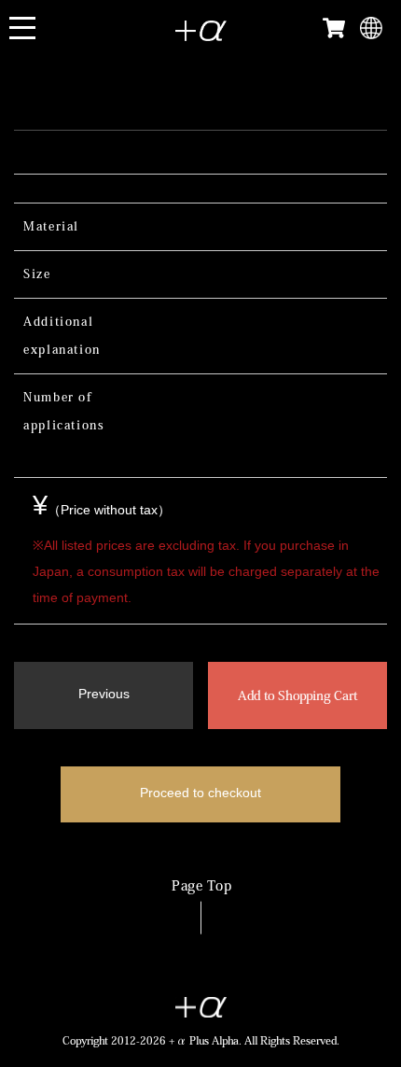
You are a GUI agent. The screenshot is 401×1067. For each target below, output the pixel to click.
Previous (104, 693)
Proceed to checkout (200, 792)
